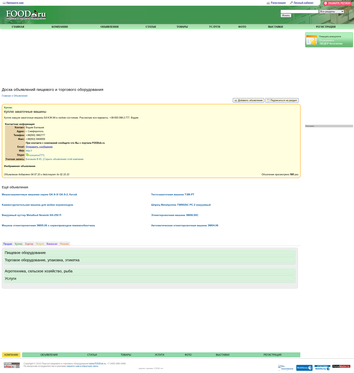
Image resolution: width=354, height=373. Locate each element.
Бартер (29, 244)
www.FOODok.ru (97, 363)
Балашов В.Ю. (34, 159)
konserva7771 (36, 155)
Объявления (20, 95)
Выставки (222, 354)
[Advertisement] (327, 85)
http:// (29, 150)
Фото (188, 354)
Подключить (331, 40)
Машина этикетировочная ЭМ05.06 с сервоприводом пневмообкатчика (48, 225)
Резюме (64, 244)
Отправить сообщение (39, 146)
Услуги (40, 244)
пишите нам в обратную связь (82, 366)
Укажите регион (339, 3)
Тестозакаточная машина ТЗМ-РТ (172, 194)
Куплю (18, 244)
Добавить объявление (250, 100)
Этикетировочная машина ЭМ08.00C (174, 215)
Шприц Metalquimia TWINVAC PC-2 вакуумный (181, 204)
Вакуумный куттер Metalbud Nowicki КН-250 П (31, 215)
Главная (6, 95)
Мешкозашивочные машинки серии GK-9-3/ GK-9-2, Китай (39, 194)
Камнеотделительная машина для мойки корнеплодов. (38, 204)
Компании (11, 354)
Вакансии (52, 244)
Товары (126, 354)
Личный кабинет (303, 2)
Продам (7, 244)
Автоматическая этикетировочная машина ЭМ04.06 (184, 225)
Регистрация (272, 354)
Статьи (92, 354)
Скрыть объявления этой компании (63, 159)
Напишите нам (15, 2)
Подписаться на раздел (283, 100)
